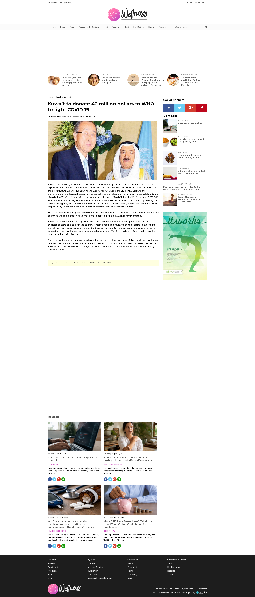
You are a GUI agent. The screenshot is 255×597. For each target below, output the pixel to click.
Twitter (176, 588)
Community (53, 464)
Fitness (51, 563)
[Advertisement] (127, 50)
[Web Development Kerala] (201, 592)
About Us (52, 2)
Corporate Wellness (176, 560)
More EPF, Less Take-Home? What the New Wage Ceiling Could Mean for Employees (128, 524)
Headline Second (113, 464)
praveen (51, 454)
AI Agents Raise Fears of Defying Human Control (73, 459)
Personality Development (100, 578)
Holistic (51, 574)
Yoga (72, 27)
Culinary (52, 560)
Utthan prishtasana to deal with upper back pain (191, 172)
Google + (190, 588)
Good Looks (53, 567)
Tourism (162, 27)
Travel (170, 574)
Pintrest (202, 588)
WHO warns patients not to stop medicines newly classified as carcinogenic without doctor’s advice (71, 524)
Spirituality (133, 560)
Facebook (162, 588)
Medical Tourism (111, 27)
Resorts (171, 571)
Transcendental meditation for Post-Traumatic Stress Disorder (191, 81)
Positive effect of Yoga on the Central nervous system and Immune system (181, 188)
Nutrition (52, 571)
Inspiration (93, 571)
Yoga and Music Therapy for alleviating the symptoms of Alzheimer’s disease (152, 81)
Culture (95, 27)
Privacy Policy (65, 2)
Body (62, 27)
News (151, 27)
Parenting (132, 574)
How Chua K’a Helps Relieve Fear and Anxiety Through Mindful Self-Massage (128, 459)
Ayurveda (83, 27)
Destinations (173, 567)
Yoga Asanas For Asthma (190, 123)
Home (53, 27)
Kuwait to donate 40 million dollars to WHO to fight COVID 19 (83, 263)
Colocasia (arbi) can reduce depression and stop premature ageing (72, 81)
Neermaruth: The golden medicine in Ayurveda (190, 156)
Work (170, 563)
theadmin (66, 117)
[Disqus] (103, 304)
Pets (130, 578)
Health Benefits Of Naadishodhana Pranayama (111, 80)
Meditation (138, 27)
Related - (54, 416)
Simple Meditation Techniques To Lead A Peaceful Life (189, 199)
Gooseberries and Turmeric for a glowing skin (191, 140)
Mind (126, 27)
